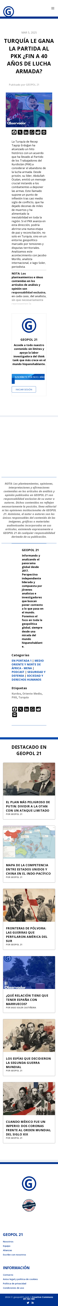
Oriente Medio (32, 693)
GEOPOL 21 (32, 84)
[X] (20, 132)
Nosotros (8, 1241)
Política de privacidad (14, 1283)
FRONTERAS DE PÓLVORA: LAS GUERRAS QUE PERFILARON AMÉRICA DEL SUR (27, 934)
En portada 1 (22, 660)
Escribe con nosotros (14, 1254)
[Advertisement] (29, 446)
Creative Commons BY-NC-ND (38, 1297)
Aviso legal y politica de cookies (20, 1279)
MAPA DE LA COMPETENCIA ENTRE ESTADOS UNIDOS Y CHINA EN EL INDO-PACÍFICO (28, 869)
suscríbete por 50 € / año (30, 376)
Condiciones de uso (13, 1287)
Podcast (18, 672)
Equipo (6, 1245)
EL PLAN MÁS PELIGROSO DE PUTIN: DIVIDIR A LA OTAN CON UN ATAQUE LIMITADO (28, 806)
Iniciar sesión (24, 389)
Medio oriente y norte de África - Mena (28, 664)
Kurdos (16, 693)
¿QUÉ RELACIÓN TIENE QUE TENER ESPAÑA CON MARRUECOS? (27, 999)
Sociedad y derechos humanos (27, 677)
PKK (14, 697)
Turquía (23, 697)
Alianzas (7, 1250)
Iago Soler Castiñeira (23, 1007)
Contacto (8, 1274)
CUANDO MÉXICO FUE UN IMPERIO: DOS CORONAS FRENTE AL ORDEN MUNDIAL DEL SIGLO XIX (28, 1128)
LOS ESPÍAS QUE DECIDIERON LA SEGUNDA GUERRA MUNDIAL (28, 1062)
